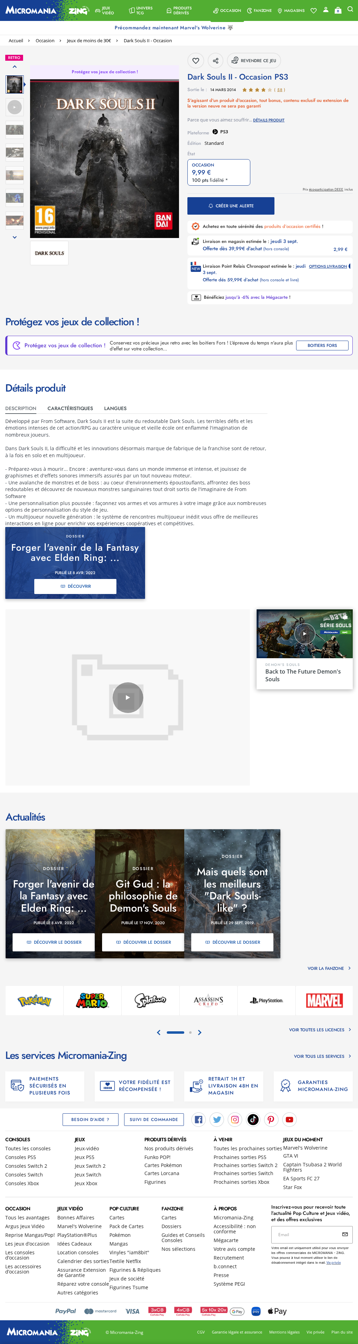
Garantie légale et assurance (237, 1332)
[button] (109, 10)
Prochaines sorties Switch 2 (246, 1165)
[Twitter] (216, 1118)
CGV (201, 1332)
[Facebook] (198, 1118)
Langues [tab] (115, 408)
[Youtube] (289, 1118)
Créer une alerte (235, 206)
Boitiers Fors (322, 345)
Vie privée (315, 1332)
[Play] (128, 697)
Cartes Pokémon (163, 1165)
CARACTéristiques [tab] (70, 408)
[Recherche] (350, 10)
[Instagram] (235, 1118)
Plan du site (342, 1332)
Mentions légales (284, 1332)
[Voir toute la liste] (313, 11)
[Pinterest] (271, 1118)
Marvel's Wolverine (305, 1147)
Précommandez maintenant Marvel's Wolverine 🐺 (175, 27)
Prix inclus (328, 189)
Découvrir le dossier (57, 942)
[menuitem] (109, 10)
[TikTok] (253, 1118)
